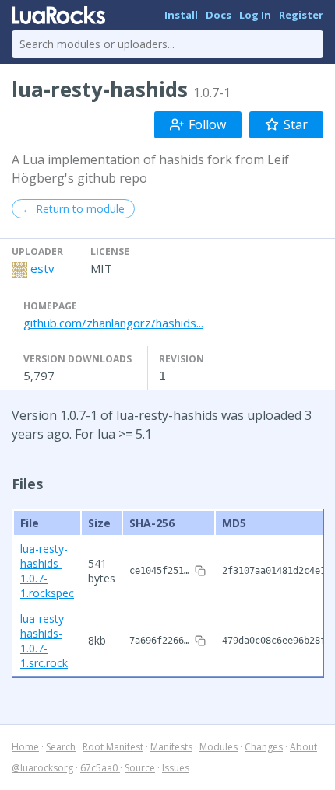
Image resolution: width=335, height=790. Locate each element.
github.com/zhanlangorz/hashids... (113, 322)
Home (25, 746)
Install (181, 15)
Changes (264, 746)
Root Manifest (113, 746)
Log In (255, 15)
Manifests (171, 746)
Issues (175, 767)
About (303, 746)
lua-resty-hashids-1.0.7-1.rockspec (47, 570)
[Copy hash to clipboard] (200, 571)
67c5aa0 (100, 767)
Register (301, 15)
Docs (218, 15)
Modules (218, 746)
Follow (207, 124)
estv (42, 268)
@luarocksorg (42, 767)
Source (140, 767)
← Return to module (73, 208)
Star (296, 124)
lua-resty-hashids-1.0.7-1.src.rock (44, 640)
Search (61, 746)
